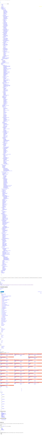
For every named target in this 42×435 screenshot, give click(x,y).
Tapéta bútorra (4, 208)
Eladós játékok (5, 162)
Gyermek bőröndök (5, 197)
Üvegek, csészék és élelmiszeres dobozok (6, 254)
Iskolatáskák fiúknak (5, 257)
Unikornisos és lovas (5, 35)
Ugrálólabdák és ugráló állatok (5, 219)
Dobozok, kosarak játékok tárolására (6, 82)
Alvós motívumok (5, 28)
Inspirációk (2, 414)
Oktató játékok (5, 132)
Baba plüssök (5, 74)
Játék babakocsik (5, 120)
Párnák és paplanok (4, 172)
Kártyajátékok (5, 139)
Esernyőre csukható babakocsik (5, 222)
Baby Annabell (5, 116)
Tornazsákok (4, 261)
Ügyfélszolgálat (2, 413)
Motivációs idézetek (5, 24)
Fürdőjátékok (5, 72)
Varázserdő (5, 21)
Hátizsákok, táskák (5, 196)
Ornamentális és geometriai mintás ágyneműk (8, 185)
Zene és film (5, 46)
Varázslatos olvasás (5, 125)
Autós (4, 37)
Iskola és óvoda (2, 255)
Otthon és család (5, 23)
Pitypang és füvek (5, 17)
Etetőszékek (4, 247)
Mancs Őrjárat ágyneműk (6, 187)
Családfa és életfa (5, 20)
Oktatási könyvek (5, 123)
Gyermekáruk (1, 285)
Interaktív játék (3, 303)
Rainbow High (5, 114)
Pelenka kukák (4, 202)
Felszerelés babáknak (3, 270)
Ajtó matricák (4, 57)
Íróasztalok (3, 203)
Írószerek (3, 262)
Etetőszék (4, 52)
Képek (2, 210)
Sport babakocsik (4, 221)
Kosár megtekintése (3, 280)
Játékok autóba (4, 229)
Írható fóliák (2, 63)
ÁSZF (2, 415)
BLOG (2, 4)
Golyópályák (5, 130)
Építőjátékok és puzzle (6, 80)
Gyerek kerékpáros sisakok (5, 215)
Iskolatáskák (4, 256)
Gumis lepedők (5, 175)
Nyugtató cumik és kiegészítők (5, 251)
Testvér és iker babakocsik (5, 223)
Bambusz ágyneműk (5, 183)
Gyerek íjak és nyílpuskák (6, 147)
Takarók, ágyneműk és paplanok (5, 234)
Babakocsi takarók (4, 220)
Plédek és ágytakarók (4, 173)
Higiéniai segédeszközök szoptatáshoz (7, 250)
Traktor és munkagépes (6, 38)
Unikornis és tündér (4, 34)
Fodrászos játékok (5, 159)
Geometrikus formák (5, 31)
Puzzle (4, 129)
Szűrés (3, 291)
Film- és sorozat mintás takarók (6, 170)
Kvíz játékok (5, 138)
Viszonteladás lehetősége (3, 419)
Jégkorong (5, 47)
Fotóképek (3, 212)
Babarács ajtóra (4, 268)
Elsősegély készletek (4, 244)
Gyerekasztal (5, 54)
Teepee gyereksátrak (4, 106)
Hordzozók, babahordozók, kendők (6, 227)
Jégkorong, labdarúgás (6, 141)
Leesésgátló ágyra (4, 206)
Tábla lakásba (4, 62)
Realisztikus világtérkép (6, 49)
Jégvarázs (4, 109)
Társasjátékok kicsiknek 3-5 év (6, 140)
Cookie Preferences (3, 416)
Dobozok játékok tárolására (6, 198)
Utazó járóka (4, 194)
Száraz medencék (4, 199)
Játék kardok (5, 145)
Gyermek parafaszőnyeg (5, 189)
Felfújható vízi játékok (6, 89)
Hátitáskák (3, 260)
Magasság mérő (4, 56)
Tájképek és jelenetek (6, 44)
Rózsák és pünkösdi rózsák (6, 16)
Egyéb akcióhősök (5, 157)
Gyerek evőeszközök (4, 248)
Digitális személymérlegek (5, 245)
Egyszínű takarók (4, 165)
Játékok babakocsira (5, 70)
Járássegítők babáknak (5, 96)
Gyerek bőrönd (4, 263)
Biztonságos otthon (4, 269)
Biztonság (2, 323)
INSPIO (3, 426)
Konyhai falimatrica (5, 25)
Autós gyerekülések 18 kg (5, 230)
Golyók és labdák (5, 77)
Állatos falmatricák (4, 9)
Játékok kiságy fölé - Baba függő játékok (7, 68)
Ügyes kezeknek (5, 126)
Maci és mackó (5, 10)
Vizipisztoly (5, 91)
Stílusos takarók (4, 166)
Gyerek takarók (4, 167)
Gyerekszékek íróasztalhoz (5, 195)
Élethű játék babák (5, 115)
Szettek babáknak (5, 119)
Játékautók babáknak (5, 73)
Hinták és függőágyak (6, 99)
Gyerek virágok (5, 19)
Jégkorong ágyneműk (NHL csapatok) (7, 186)
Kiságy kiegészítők (4, 237)
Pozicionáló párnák (4, 233)
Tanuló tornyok (4, 192)
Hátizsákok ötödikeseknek (6, 259)
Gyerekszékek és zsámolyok (6, 55)
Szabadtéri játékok (4, 97)
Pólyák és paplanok (4, 235)
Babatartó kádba (4, 242)
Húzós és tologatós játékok (6, 69)
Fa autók (4, 153)
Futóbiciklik (5, 75)
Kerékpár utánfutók (4, 217)
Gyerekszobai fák (5, 22)
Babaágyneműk (5, 184)
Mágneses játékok (4, 137)
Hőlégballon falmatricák (5, 32)
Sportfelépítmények (5, 226)
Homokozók (5, 98)
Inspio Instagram (3, 401)
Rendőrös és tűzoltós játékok (6, 160)
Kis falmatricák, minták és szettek (6, 58)
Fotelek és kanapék (4, 204)
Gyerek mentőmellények (6, 90)
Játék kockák (5, 84)
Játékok (2, 64)
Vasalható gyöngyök (5, 136)
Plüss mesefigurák (5, 95)
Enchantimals (5, 112)
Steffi (4, 110)
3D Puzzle (5, 128)
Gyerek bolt (5, 53)
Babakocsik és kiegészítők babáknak (6, 117)
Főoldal (2, 5)
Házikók (4, 43)
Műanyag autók (5, 152)
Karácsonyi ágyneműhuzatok (6, 188)
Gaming (4, 45)
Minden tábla (4, 60)
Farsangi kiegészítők (5, 143)
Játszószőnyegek (5, 65)
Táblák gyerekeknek (4, 209)
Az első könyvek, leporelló (6, 76)
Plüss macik (5, 93)
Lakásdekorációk (2, 207)
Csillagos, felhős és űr (4, 26)
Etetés (2, 322)
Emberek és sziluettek (6, 48)
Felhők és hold (5, 27)
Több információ (1, 288)
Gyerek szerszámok (5, 163)
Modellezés (5, 134)
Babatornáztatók (5, 67)
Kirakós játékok (5, 83)
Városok (4, 50)
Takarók (2, 164)
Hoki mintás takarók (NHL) (6, 169)
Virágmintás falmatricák (6, 18)
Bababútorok (5, 118)
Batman (4, 154)
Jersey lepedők (5, 176)
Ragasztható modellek (6, 135)
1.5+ (2, 340)
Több (0, 338)
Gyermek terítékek (4, 253)
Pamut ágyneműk (5, 178)
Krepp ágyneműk (5, 180)
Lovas (4, 14)
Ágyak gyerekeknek (4, 191)
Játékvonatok (5, 149)
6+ (1, 342)
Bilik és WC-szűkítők (4, 205)
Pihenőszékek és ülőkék (5, 193)
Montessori (2, 59)
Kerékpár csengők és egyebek (5, 218)
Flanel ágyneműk (5, 179)
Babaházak (5, 107)
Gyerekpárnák (4, 236)
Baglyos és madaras (5, 11)
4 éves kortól (4, 231)
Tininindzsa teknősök (5, 155)
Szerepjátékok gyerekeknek (5, 158)
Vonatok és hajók (5, 39)
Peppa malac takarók (5, 168)
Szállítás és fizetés (3, 272)
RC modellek (5, 151)
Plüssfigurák (5, 94)
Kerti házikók (5, 102)
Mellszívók (5, 249)
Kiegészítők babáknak (6, 108)
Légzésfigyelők (4, 267)
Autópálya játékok (5, 150)
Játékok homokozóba (4, 312)
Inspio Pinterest (3, 408)
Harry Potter (5, 113)
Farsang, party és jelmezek (5, 142)
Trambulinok (5, 100)
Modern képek (4, 211)
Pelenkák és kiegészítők (5, 243)
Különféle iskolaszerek (5, 264)
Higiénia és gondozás (3, 239)
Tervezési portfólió (5, 133)
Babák (4, 79)
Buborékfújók (5, 101)
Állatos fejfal (5, 41)
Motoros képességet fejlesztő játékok (7, 85)
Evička (4, 111)
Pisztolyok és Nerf (4, 144)
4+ (1, 341)
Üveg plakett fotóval (3, 8)
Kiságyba (4, 177)
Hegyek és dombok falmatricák (6, 40)
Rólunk (2, 412)
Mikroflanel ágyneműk (6, 182)
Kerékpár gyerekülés (4, 216)
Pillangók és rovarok (5, 12)
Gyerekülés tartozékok (5, 232)
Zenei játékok (5, 78)
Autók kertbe (5, 104)
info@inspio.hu (3, 394)
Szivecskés (5, 36)
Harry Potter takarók (5, 171)
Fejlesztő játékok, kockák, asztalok (7, 66)
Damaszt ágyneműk (5, 181)
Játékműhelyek (5, 81)
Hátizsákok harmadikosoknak (6, 258)
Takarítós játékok (5, 161)
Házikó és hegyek (4, 42)
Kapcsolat (2, 6)
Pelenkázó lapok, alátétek (5, 200)
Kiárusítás (2, 7)
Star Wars (4, 156)
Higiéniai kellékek (4, 240)
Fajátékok (3, 301)
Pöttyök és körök (5, 30)
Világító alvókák (5, 71)
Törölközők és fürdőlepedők (5, 174)
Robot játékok (5, 131)
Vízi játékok (4, 87)
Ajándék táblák (4, 61)
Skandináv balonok (5, 33)
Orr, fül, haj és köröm (4, 241)
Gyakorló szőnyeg (4, 190)
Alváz (4, 225)
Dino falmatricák (5, 13)
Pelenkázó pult (5, 51)
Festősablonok (2, 213)
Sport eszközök (4, 313)
